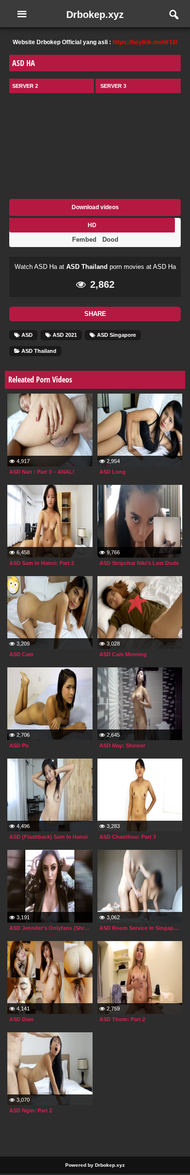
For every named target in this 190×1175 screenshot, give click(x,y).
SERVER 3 (113, 86)
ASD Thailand (87, 266)
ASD (26, 335)
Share (95, 313)
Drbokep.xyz (95, 14)
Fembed (84, 239)
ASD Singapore (115, 335)
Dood (110, 239)
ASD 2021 (64, 335)
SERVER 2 (25, 86)
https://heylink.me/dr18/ (145, 42)
